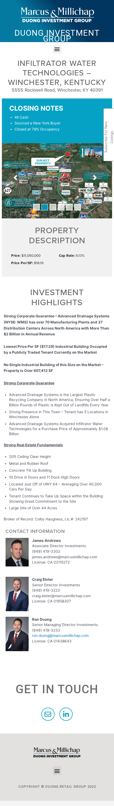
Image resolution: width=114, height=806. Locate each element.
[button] (57, 49)
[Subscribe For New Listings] (109, 114)
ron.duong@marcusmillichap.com (60, 635)
